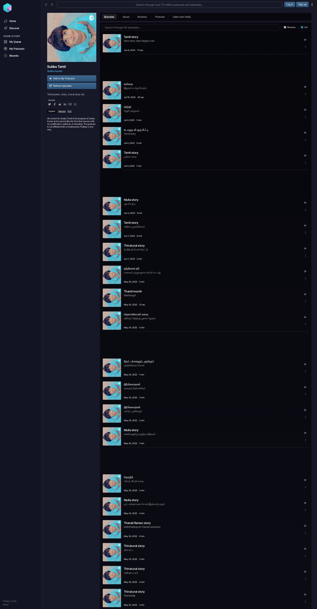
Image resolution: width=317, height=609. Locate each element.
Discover (14, 28)
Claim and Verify (182, 16)
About (5, 604)
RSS (70, 111)
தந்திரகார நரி (131, 268)
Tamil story (131, 37)
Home (12, 21)
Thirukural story (134, 245)
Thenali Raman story (137, 523)
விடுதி (127, 107)
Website (62, 111)
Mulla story (131, 200)
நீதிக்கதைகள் (132, 384)
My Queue (15, 41)
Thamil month (133, 291)
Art (306, 27)
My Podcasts (17, 48)
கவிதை (128, 84)
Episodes (109, 16)
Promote (160, 16)
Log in (290, 4)
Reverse (291, 27)
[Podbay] (7, 11)
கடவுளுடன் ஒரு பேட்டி (136, 130)
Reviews (142, 16)
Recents (14, 55)
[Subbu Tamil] (71, 37)
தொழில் (128, 477)
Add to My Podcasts (64, 78)
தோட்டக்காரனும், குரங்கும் (139, 361)
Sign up (302, 4)
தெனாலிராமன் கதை (136, 314)
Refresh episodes (62, 85)
